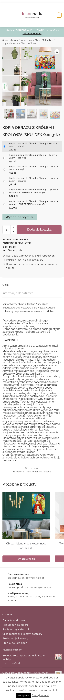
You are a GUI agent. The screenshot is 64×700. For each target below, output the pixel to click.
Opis (5, 284)
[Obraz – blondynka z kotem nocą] (26, 515)
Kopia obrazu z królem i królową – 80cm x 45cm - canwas (33, 156)
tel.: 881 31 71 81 (32, 33)
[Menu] (7, 15)
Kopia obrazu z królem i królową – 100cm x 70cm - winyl (33, 168)
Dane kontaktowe (13, 620)
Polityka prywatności (15, 629)
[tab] (32, 285)
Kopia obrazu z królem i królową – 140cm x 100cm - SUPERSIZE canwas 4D (33, 191)
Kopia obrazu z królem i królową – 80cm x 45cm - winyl (33, 144)
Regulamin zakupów (15, 624)
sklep (23, 40)
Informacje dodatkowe (17, 293)
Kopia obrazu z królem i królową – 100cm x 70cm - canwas (33, 179)
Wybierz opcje (26, 558)
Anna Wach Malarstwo (41, 40)
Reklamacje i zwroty (15, 638)
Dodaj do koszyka (39, 229)
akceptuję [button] (23, 695)
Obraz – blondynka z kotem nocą (26, 543)
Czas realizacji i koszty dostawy (22, 633)
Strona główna (10, 40)
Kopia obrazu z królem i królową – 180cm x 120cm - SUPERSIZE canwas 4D (33, 202)
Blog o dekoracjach (14, 642)
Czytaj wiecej (40, 695)
